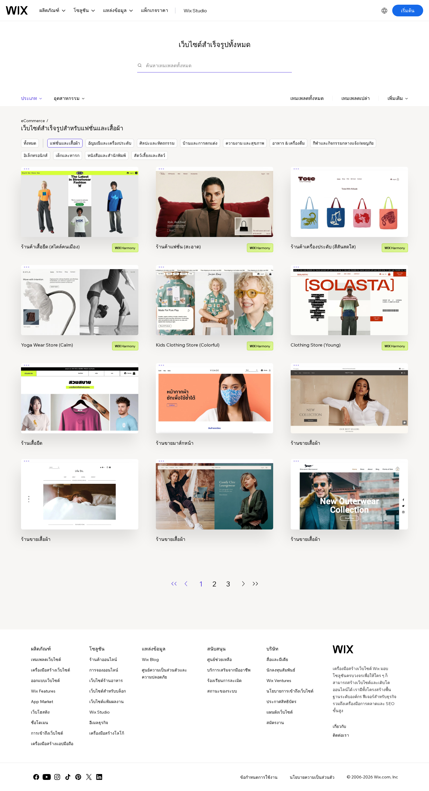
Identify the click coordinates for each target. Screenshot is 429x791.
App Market (42, 701)
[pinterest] (78, 777)
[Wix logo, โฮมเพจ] (17, 10)
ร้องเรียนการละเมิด (224, 680)
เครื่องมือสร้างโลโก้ (106, 733)
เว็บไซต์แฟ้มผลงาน (106, 701)
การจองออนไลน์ (103, 670)
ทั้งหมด (30, 143)
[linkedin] (99, 777)
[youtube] (46, 777)
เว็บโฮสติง (40, 712)
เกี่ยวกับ (339, 726)
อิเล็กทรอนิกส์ (36, 155)
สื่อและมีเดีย (277, 659)
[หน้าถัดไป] (243, 583)
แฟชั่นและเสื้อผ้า (65, 143)
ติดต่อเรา (341, 735)
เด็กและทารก (67, 155)
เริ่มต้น (407, 10)
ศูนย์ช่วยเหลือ (219, 659)
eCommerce (33, 120)
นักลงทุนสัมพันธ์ (280, 670)
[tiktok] (67, 777)
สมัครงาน (275, 722)
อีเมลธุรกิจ (98, 722)
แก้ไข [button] (80, 197)
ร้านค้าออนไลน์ (103, 659)
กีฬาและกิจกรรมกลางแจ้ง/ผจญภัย (343, 143)
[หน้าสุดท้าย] (255, 584)
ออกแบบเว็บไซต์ (45, 680)
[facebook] (36, 777)
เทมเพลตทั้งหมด (307, 98)
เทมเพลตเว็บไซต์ (46, 659)
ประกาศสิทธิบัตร (281, 701)
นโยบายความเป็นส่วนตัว (312, 777)
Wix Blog (150, 659)
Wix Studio (195, 10)
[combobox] (219, 65)
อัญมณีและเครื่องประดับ (109, 143)
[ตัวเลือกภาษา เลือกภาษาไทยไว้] (384, 10)
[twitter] (88, 777)
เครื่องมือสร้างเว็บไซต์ (50, 670)
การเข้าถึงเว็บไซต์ (47, 733)
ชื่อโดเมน (39, 722)
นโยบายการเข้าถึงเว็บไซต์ (289, 691)
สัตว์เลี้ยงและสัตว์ (149, 155)
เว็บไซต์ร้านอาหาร (106, 680)
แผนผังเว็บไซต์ (279, 712)
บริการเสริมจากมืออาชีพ (228, 670)
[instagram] (57, 777)
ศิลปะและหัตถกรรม (157, 143)
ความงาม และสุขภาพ (245, 143)
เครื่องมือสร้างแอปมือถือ (52, 743)
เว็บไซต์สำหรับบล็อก (107, 691)
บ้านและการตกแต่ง (200, 143)
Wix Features (43, 691)
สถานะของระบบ (222, 691)
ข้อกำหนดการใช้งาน (259, 777)
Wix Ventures (278, 680)
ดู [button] (79, 213)
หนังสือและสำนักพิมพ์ (107, 155)
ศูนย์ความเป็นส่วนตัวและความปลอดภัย (164, 673)
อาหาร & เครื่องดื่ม (288, 143)
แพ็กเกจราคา (154, 10)
